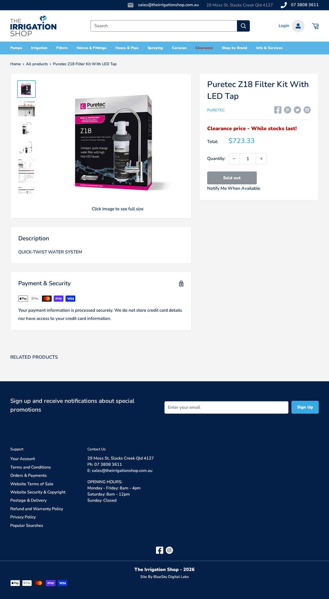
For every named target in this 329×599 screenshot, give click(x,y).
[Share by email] (307, 110)
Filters (62, 47)
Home (15, 63)
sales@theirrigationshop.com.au (168, 5)
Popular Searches (26, 525)
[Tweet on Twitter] (297, 110)
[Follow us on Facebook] (159, 550)
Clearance (204, 47)
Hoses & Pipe (127, 47)
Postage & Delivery (28, 500)
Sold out (232, 178)
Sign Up (305, 407)
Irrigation (39, 47)
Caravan (179, 47)
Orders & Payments (28, 475)
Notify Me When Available (233, 188)
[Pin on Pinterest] (287, 110)
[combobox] (163, 26)
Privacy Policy (23, 517)
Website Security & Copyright (38, 492)
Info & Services (269, 47)
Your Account (22, 459)
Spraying (155, 47)
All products (37, 63)
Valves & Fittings (91, 47)
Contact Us (96, 449)
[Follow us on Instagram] (169, 550)
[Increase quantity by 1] (261, 158)
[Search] (243, 26)
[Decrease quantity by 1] (234, 158)
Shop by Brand (235, 47)
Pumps (16, 47)
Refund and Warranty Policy (36, 509)
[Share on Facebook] (277, 110)
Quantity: (216, 158)
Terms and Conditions (30, 467)
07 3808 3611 (305, 5)
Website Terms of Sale (31, 484)
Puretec (216, 110)
